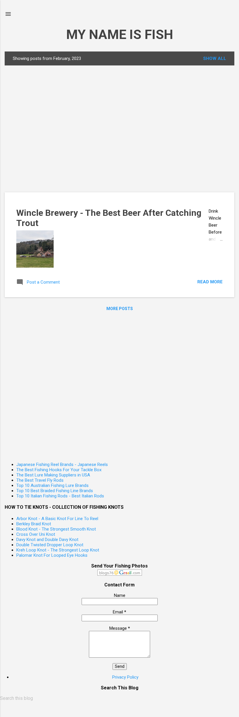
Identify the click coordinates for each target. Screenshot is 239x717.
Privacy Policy (125, 677)
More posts (119, 308)
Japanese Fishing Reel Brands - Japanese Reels (62, 464)
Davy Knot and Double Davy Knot (47, 539)
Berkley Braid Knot (33, 523)
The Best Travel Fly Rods (40, 480)
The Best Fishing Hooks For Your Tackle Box (58, 469)
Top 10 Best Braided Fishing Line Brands (54, 490)
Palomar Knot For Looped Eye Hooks (51, 555)
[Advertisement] (99, 128)
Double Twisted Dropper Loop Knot (49, 544)
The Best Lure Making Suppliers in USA (53, 475)
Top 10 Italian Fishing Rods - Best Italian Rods (60, 496)
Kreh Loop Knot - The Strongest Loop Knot (57, 550)
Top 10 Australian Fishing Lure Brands (52, 485)
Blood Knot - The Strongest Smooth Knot (56, 529)
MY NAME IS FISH (119, 34)
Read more (210, 281)
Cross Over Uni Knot (35, 534)
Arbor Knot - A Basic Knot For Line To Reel (57, 518)
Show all (214, 58)
